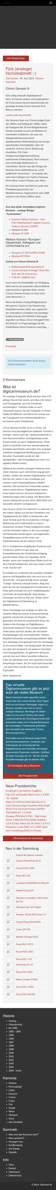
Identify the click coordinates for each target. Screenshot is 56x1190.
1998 (11, 1046)
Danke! (12, 1168)
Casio (12, 1101)
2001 (11, 1056)
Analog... (13, 1021)
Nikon (12, 1111)
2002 (11, 1060)
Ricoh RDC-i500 (24, 952)
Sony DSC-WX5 (24, 972)
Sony (11, 1118)
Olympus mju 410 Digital (28, 907)
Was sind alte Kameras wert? (23, 1134)
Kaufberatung (15, 1145)
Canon (12, 1097)
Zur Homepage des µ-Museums (24, 765)
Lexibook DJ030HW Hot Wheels (32, 883)
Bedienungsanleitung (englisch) (27, 267)
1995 (11, 1035)
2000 (11, 1053)
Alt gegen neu (16, 1142)
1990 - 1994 (15, 1031)
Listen (12, 1090)
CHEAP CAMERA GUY (23, 277)
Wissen (39, 78)
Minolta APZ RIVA (20, 256)
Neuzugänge (15, 1086)
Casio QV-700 (23, 929)
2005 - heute (15, 1070)
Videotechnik (15, 1024)
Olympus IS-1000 (20, 233)
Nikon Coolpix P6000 (27, 979)
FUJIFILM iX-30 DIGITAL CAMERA (24, 791)
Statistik (13, 1152)
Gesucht (13, 1094)
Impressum (14, 1172)
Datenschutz (15, 1175)
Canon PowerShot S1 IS (28, 861)
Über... (12, 1165)
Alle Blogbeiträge (16, 58)
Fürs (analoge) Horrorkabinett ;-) (21, 71)
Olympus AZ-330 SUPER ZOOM (28, 253)
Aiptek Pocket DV (25, 890)
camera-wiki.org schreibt (18, 115)
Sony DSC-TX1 (24, 959)
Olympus (13, 1115)
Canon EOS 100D (25, 868)
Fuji (10, 1104)
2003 (11, 1063)
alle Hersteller (16, 1122)
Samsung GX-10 (24, 964)
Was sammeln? (16, 1138)
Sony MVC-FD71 (24, 944)
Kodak (12, 1108)
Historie (13, 1083)
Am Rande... (15, 1149)
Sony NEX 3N (23, 875)
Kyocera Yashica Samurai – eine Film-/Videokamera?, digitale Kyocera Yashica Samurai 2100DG (30, 223)
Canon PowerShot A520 (28, 922)
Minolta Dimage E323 (27, 937)
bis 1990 (13, 1028)
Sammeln (11, 82)
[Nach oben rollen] (46, 1180)
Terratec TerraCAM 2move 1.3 (31, 914)
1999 (11, 1049)
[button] (4, 27)
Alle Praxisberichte (28, 776)
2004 (11, 1067)
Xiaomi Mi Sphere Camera (29, 855)
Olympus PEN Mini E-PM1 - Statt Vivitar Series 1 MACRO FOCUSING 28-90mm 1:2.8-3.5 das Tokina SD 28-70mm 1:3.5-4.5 (28, 820)
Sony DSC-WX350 (25, 994)
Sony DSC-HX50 (24, 987)
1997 (11, 1042)
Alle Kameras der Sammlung (28, 838)
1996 (11, 1039)
